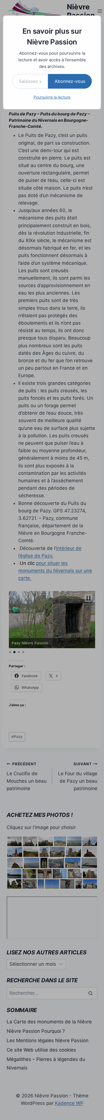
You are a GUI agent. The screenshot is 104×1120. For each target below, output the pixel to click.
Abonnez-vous (70, 81)
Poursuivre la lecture (52, 97)
